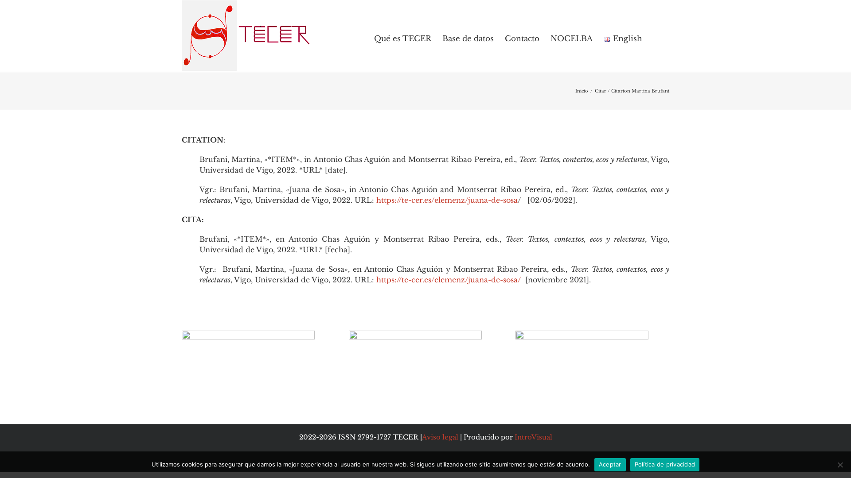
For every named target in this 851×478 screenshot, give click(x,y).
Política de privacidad (665, 464)
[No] (839, 464)
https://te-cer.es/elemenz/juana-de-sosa (447, 200)
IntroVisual (533, 437)
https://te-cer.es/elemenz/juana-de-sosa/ (448, 279)
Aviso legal (440, 437)
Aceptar (610, 464)
